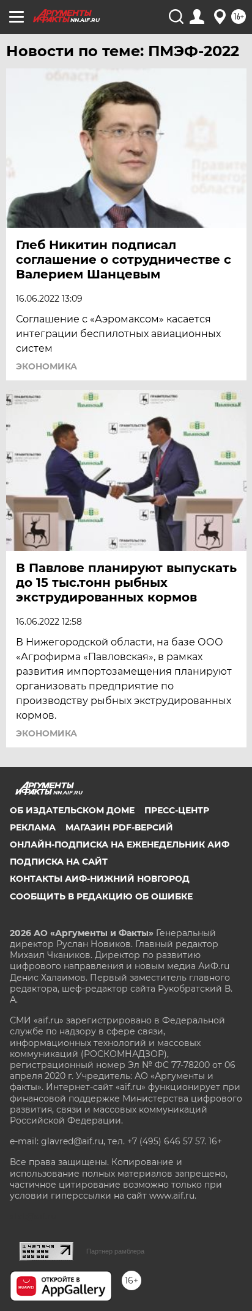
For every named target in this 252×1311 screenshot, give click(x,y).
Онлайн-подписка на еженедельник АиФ (119, 844)
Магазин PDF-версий (119, 827)
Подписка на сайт (59, 861)
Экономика (46, 733)
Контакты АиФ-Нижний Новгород (100, 878)
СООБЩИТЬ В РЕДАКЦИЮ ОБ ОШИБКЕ (101, 896)
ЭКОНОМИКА (46, 366)
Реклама (33, 827)
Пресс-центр (176, 810)
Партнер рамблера (115, 1251)
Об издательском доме (72, 810)
